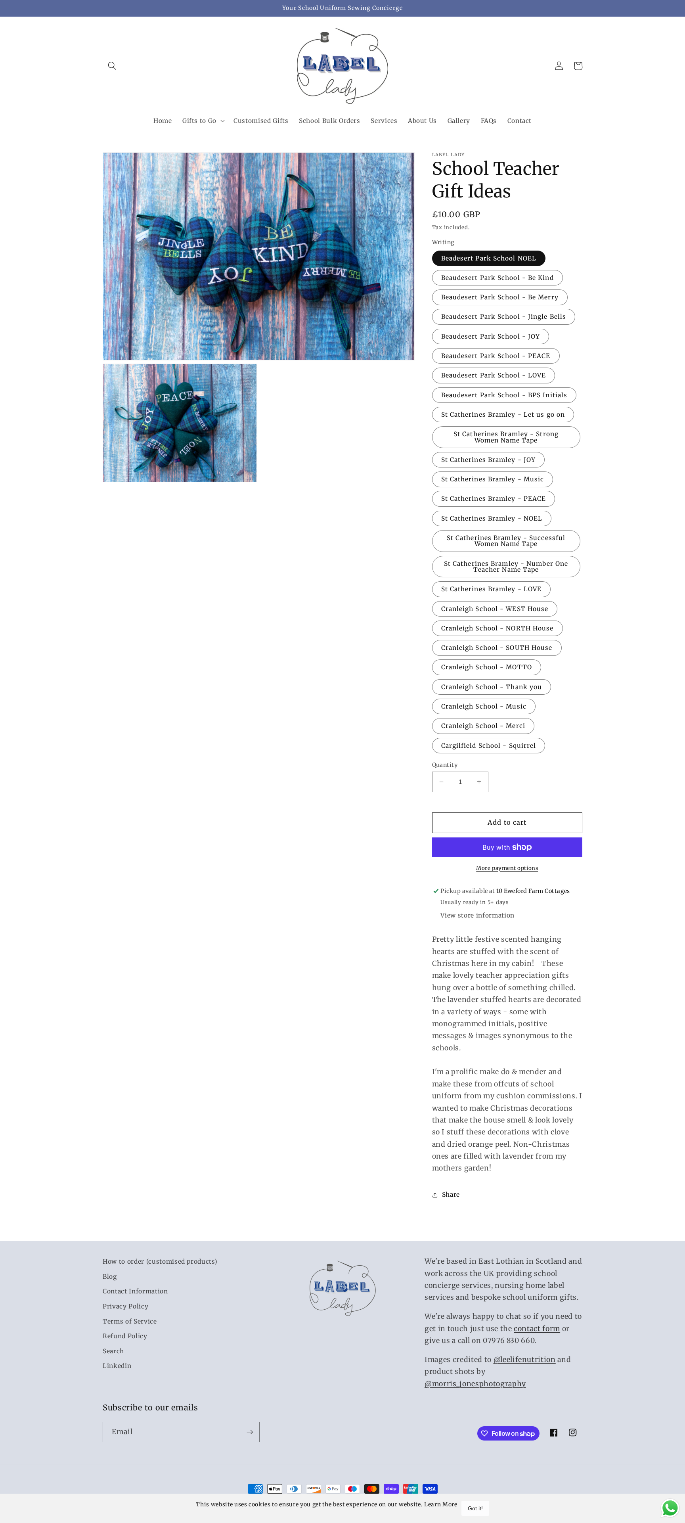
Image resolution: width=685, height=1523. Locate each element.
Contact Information (135, 1291)
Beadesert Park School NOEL (489, 258)
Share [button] (451, 1194)
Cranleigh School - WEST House (495, 609)
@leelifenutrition (525, 1359)
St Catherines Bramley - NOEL (492, 518)
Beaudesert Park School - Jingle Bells (503, 316)
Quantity (445, 764)
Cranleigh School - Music (483, 706)
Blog (110, 1276)
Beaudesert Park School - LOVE (493, 375)
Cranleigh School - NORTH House (497, 628)
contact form (537, 1328)
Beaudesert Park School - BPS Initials (504, 395)
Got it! (475, 1508)
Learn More (440, 1504)
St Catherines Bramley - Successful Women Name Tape (506, 541)
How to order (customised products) (160, 1261)
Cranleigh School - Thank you (491, 687)
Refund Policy (125, 1336)
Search (113, 1351)
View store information (477, 915)
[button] (112, 65)
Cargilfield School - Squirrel (488, 745)
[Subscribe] (249, 1432)
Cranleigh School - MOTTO (486, 667)
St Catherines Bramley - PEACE (493, 498)
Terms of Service (130, 1321)
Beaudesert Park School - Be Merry (500, 297)
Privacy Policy (125, 1306)
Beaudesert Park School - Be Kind (497, 278)
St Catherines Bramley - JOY (488, 460)
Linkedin (117, 1366)
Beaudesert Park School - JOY (490, 336)
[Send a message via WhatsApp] (670, 1508)
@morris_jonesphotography (475, 1383)
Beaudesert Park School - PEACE (496, 356)
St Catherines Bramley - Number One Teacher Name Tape (506, 566)
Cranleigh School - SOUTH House (497, 647)
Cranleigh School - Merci (483, 726)
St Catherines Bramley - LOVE (491, 589)
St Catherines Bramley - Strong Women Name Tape (506, 437)
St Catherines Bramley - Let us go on (503, 414)
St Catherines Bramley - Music (492, 479)
